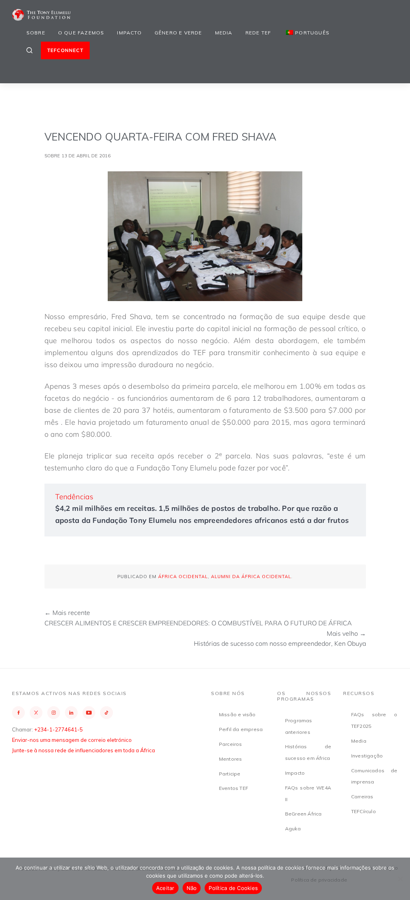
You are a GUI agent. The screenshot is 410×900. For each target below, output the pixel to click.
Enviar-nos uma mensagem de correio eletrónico (72, 740)
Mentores (230, 759)
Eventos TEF (233, 788)
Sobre (35, 33)
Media (224, 33)
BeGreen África (303, 814)
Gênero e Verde (178, 33)
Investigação (367, 756)
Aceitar (165, 888)
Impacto (129, 33)
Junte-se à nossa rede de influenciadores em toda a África (83, 750)
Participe (230, 774)
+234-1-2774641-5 (58, 729)
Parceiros (230, 744)
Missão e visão (237, 714)
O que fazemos (81, 33)
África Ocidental (183, 576)
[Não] (400, 879)
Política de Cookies (233, 888)
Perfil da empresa (241, 729)
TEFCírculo (363, 811)
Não (192, 888)
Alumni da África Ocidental (251, 576)
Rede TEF (258, 33)
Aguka (293, 829)
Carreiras (362, 797)
